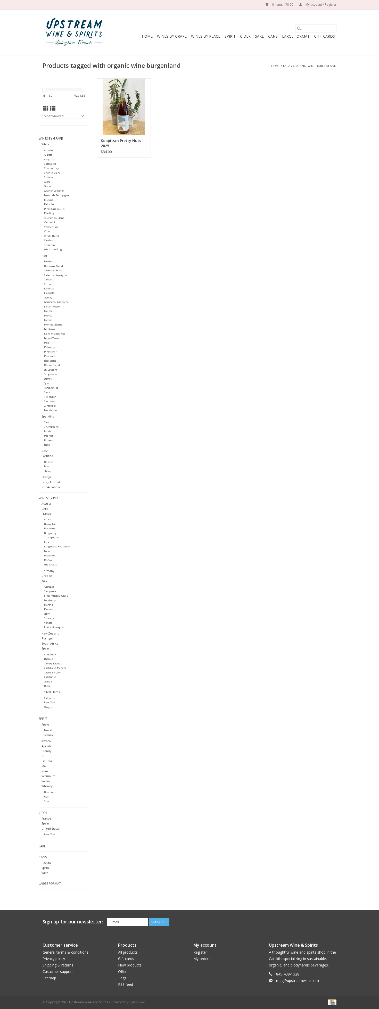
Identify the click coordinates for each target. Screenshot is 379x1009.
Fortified (47, 456)
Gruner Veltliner (54, 191)
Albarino (49, 150)
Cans (273, 36)
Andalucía (50, 654)
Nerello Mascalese (54, 333)
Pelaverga (49, 347)
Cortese (48, 177)
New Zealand (50, 633)
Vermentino (51, 227)
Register (200, 952)
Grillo (47, 186)
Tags (286, 66)
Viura (47, 231)
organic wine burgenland (314, 66)
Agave (46, 724)
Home (147, 36)
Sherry (48, 471)
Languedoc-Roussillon (57, 546)
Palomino (49, 204)
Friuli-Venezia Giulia (56, 595)
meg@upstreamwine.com (297, 980)
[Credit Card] (331, 1002)
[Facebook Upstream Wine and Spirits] (323, 922)
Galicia (48, 681)
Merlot (48, 320)
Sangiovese (50, 374)
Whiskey (47, 786)
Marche (48, 604)
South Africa (50, 643)
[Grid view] (46, 108)
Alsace (47, 519)
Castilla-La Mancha (55, 668)
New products (130, 965)
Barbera (48, 261)
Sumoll (48, 378)
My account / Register (320, 4)
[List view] (52, 108)
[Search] (299, 28)
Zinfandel (50, 405)
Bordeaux (49, 528)
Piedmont (50, 609)
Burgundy (50, 533)
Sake (259, 36)
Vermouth (48, 776)
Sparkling (48, 416)
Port (46, 466)
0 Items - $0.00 (282, 4)
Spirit (230, 36)
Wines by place (205, 36)
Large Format (296, 36)
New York (49, 702)
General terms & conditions (65, 952)
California (49, 698)
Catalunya (50, 677)
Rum (45, 771)
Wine (45, 873)
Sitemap (49, 977)
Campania (50, 591)
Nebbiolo (49, 329)
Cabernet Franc (53, 270)
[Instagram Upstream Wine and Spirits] (332, 922)
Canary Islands (53, 663)
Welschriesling (53, 249)
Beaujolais (50, 524)
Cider (245, 36)
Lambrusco (50, 431)
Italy (44, 581)
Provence (49, 555)
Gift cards (324, 36)
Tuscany (49, 618)
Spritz (46, 868)
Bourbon (49, 792)
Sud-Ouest (50, 564)
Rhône (48, 560)
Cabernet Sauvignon (56, 275)
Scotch (47, 801)
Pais (46, 342)
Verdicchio (50, 222)
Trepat (48, 392)
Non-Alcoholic (51, 487)
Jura (46, 542)
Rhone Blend (52, 365)
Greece (47, 576)
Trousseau (50, 401)
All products (128, 952)
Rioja (47, 686)
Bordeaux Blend (53, 266)
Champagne (51, 426)
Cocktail (47, 863)
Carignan (49, 279)
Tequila (48, 735)
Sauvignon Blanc (54, 218)
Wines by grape (172, 36)
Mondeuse (50, 410)
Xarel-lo (48, 240)
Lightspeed (137, 1002)
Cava (47, 422)
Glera (47, 182)
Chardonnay (51, 168)
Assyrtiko (49, 159)
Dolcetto (49, 288)
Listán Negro (52, 306)
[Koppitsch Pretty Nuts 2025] (124, 106)
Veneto (48, 622)
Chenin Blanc (52, 172)
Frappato (49, 293)
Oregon (48, 707)
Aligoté (48, 154)
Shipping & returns (58, 965)
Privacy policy (54, 958)
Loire (47, 551)
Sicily (47, 613)
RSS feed (125, 984)
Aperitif (47, 746)
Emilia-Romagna (54, 627)
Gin (44, 756)
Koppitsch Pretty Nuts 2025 (121, 143)
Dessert (48, 462)
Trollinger (50, 396)
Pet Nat (48, 435)
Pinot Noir (50, 351)
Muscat (48, 200)
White (46, 144)
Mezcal (48, 730)
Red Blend (50, 360)
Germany (48, 571)
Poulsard (49, 356)
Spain (45, 648)
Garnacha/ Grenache (56, 302)
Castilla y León (52, 672)
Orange (47, 477)
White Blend (51, 236)
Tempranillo (51, 387)
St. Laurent (50, 369)
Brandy (46, 751)
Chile (45, 509)
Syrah (47, 383)
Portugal (47, 638)
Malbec (48, 311)
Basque (48, 659)
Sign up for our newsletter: (73, 921)
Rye (46, 796)
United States (51, 692)
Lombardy (50, 600)
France (46, 513)
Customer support (58, 971)
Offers (123, 971)
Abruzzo (49, 586)
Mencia (48, 315)
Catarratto (50, 163)
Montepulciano (53, 324)
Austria (46, 503)
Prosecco (49, 440)
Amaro (46, 741)
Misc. (45, 766)
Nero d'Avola (51, 338)
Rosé (47, 444)
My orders (201, 958)
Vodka (46, 781)
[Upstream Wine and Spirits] (74, 32)
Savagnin (49, 245)
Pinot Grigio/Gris (54, 209)
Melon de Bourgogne (56, 195)
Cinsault (49, 284)
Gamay (48, 297)
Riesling (49, 213)
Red (44, 255)
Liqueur (47, 761)
